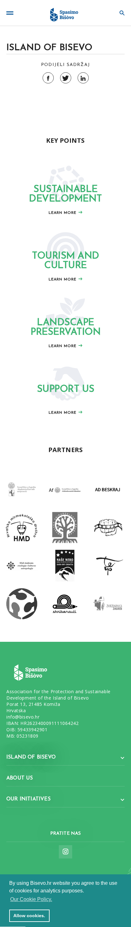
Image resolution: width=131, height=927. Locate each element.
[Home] (65, 13)
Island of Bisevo (31, 757)
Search (119, 13)
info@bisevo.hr (22, 717)
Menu (12, 13)
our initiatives (28, 799)
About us (19, 778)
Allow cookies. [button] (29, 915)
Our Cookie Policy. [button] (31, 899)
